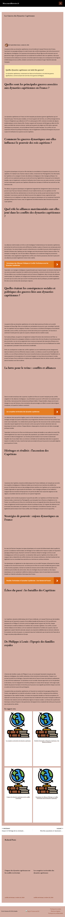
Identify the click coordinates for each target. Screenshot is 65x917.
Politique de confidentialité (55, 913)
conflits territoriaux (9, 897)
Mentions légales (55, 911)
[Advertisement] (32, 31)
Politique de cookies (55, 909)
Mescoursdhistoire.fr (11, 3)
